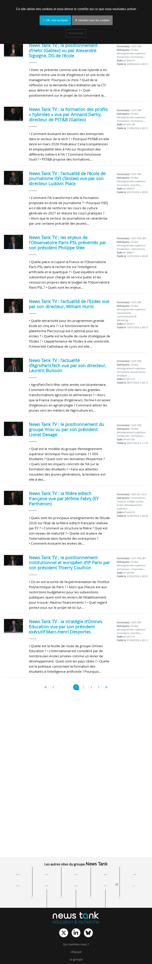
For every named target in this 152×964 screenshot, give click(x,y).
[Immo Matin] (32, 897)
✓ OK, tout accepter (55, 20)
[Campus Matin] (61, 897)
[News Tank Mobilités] (76, 874)
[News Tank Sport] (17, 886)
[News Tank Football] (47, 886)
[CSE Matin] (90, 897)
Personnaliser (76, 33)
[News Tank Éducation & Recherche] (76, 918)
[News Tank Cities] (47, 874)
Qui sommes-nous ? (76, 944)
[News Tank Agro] (76, 886)
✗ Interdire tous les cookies (92, 20)
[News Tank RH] (105, 874)
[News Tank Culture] (17, 874)
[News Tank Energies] (134, 874)
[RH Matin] (134, 886)
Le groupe (76, 959)
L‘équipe (76, 952)
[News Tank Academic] (105, 886)
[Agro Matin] (120, 897)
